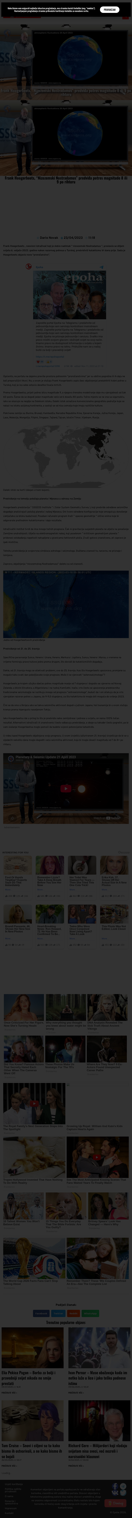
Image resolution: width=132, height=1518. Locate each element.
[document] (66, 759)
